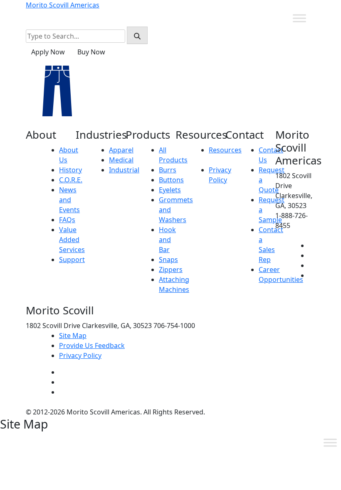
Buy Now (91, 51)
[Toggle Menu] (299, 18)
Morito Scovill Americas (62, 5)
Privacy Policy (80, 355)
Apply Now (48, 51)
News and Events (69, 199)
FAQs (67, 219)
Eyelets (170, 189)
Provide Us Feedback (92, 345)
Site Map (72, 335)
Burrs (167, 169)
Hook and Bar (167, 239)
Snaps (168, 259)
